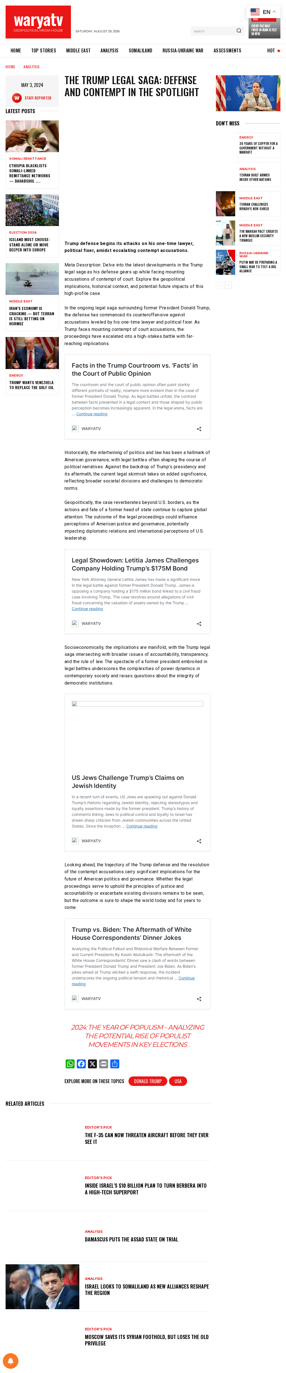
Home (10, 66)
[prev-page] (219, 285)
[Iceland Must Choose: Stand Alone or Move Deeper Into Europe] (32, 210)
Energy (16, 375)
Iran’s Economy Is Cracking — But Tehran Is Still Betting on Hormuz (31, 315)
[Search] (238, 30)
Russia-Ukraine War (253, 255)
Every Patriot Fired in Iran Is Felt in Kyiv (264, 30)
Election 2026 (23, 232)
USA (178, 1081)
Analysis (31, 66)
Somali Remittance (27, 158)
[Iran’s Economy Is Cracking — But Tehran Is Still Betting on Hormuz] (32, 279)
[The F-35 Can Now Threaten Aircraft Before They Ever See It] (42, 1135)
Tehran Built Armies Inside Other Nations (255, 177)
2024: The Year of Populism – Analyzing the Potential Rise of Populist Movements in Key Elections (137, 1036)
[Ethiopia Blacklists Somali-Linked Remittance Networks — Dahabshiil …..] (32, 136)
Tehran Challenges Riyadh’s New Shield (254, 206)
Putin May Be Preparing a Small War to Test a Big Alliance (258, 266)
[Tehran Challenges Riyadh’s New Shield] (225, 203)
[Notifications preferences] (10, 1361)
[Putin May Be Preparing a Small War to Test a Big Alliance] (225, 262)
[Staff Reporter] (18, 98)
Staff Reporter (38, 98)
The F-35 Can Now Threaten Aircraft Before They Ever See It (147, 1138)
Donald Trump (148, 1081)
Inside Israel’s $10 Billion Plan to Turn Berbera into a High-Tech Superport (146, 1188)
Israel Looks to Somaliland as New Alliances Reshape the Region (147, 1289)
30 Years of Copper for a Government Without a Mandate (258, 147)
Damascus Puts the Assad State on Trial (131, 1239)
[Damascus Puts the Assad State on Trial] (42, 1236)
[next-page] (228, 285)
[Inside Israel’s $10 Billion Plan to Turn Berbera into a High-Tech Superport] (42, 1185)
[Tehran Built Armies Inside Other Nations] (225, 174)
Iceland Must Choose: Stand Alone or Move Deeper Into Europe (29, 244)
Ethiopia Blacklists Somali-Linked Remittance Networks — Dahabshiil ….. (29, 173)
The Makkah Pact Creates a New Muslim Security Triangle (258, 235)
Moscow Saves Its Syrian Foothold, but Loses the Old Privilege (147, 1340)
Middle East (21, 301)
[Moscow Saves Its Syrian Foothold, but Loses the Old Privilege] (42, 1337)
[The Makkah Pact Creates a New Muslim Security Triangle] (225, 233)
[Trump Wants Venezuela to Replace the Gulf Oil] (32, 353)
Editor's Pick (98, 1127)
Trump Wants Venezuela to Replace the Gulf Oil (31, 384)
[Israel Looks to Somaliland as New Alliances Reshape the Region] (42, 1286)
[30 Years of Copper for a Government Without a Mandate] (225, 145)
